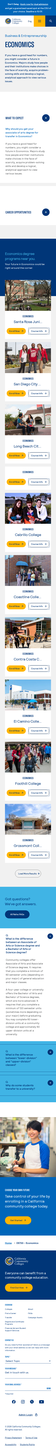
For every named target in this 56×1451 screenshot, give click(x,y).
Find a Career (10, 1313)
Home (8, 1242)
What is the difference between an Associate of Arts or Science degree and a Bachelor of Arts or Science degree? (23, 943)
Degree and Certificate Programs (14, 1322)
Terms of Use (31, 1437)
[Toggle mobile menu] (39, 21)
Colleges (8, 1309)
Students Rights (27, 1444)
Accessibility (10, 1444)
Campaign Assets (35, 1317)
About (30, 1309)
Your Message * (11, 1368)
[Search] (50, 21)
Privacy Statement (13, 1437)
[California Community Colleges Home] (13, 21)
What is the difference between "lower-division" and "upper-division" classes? (21, 1057)
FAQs (30, 1313)
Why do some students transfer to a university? (20, 1085)
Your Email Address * (13, 1384)
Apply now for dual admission (34, 4)
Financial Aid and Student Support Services (15, 1329)
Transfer (8, 1317)
